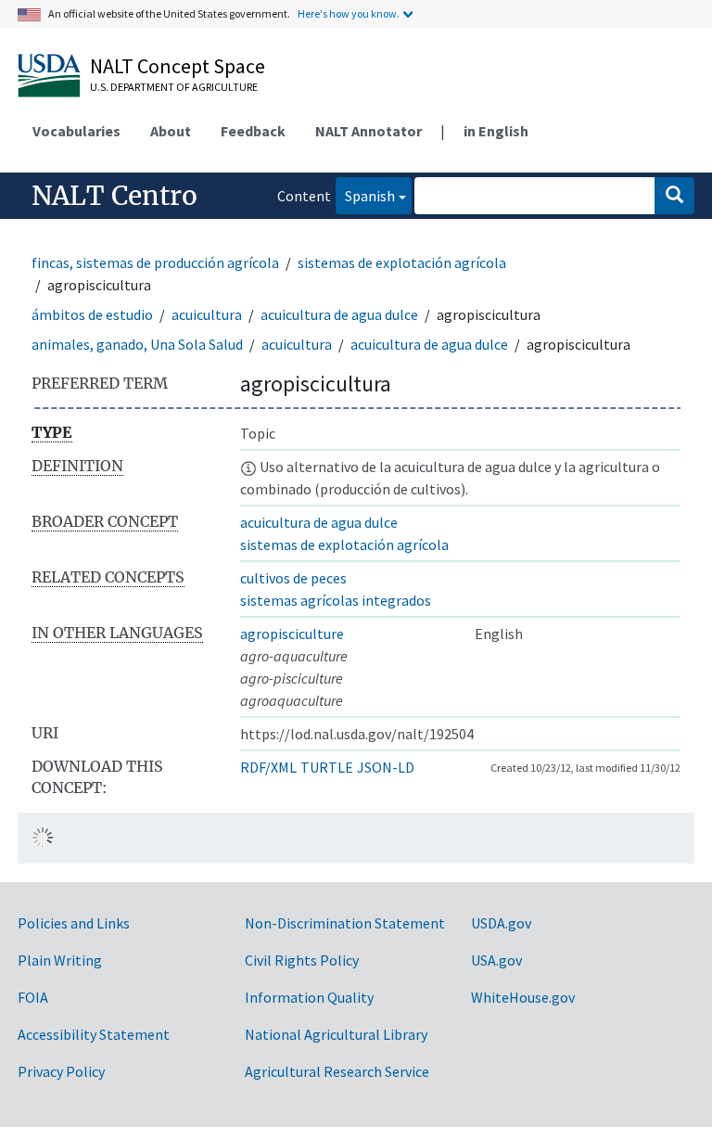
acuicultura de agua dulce (339, 314)
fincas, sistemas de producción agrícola (155, 262)
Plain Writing (60, 960)
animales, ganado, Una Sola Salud (137, 344)
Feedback (253, 131)
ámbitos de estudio (92, 314)
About (170, 131)
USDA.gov (501, 923)
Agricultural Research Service (337, 1071)
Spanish (365, 195)
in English (496, 131)
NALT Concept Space (177, 66)
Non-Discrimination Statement (345, 923)
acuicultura (207, 314)
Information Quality (309, 997)
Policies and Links (74, 923)
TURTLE (326, 767)
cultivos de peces (293, 578)
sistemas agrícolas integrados (335, 600)
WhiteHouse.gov (523, 997)
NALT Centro (114, 195)
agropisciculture (292, 633)
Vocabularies (76, 131)
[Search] (674, 195)
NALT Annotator (368, 131)
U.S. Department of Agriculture (174, 87)
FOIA (33, 997)
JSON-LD (385, 767)
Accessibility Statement (94, 1034)
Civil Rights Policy (302, 960)
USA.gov (496, 960)
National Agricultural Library (336, 1034)
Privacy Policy (61, 1071)
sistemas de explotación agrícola (402, 262)
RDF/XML (268, 767)
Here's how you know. (349, 13)
